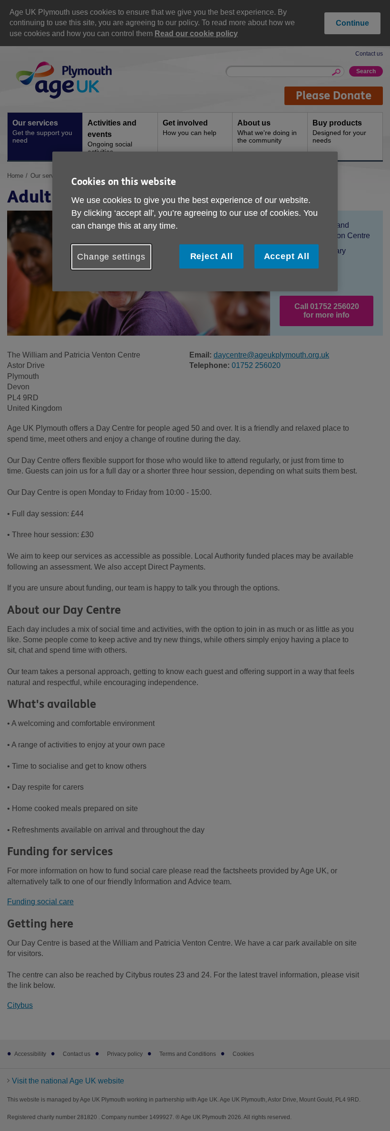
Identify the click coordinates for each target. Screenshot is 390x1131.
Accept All (287, 256)
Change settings (111, 256)
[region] (195, 221)
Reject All (211, 256)
